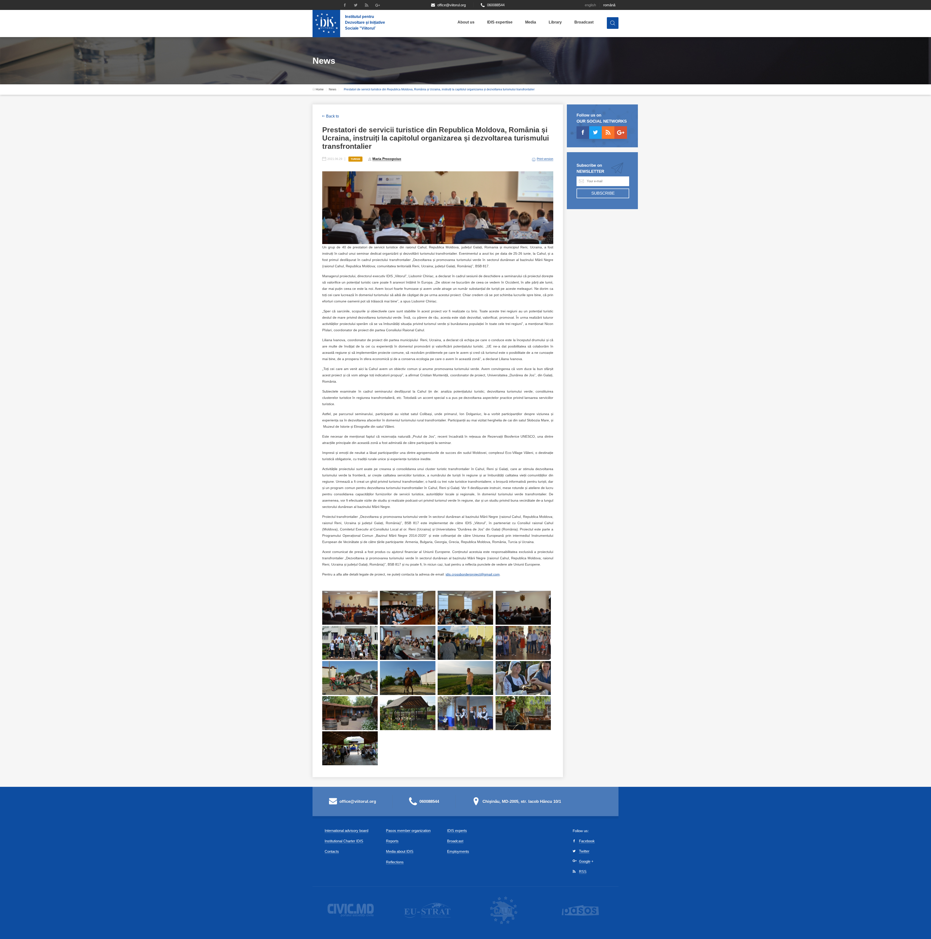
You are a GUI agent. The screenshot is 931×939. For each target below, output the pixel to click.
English (590, 5)
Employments (458, 851)
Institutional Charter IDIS (344, 841)
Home (319, 89)
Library (555, 22)
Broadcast (584, 22)
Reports (392, 841)
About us (465, 22)
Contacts (332, 851)
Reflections (395, 862)
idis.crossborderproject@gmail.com (473, 574)
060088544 (496, 5)
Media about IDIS (399, 851)
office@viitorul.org (451, 5)
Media (530, 22)
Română (609, 5)
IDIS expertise (500, 22)
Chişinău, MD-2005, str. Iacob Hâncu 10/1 (521, 801)
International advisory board (346, 831)
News (332, 89)
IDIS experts (457, 831)
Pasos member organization (408, 831)
